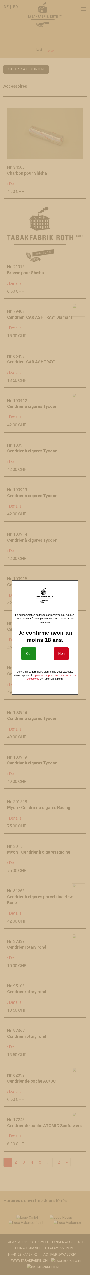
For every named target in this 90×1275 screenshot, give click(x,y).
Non (61, 653)
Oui (28, 653)
